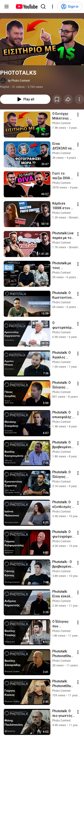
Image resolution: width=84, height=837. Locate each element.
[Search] (43, 6)
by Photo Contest (19, 80)
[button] (42, 42)
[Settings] (52, 6)
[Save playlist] (57, 99)
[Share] (68, 99)
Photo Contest (61, 123)
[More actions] (79, 99)
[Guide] (6, 6)
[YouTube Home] (26, 6)
